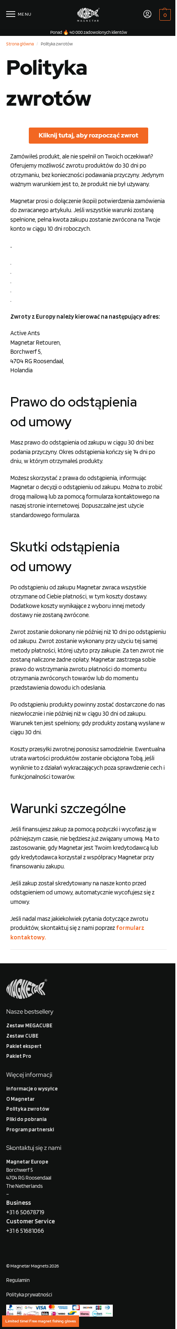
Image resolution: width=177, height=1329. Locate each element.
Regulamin (18, 1280)
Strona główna (20, 44)
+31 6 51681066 (25, 1230)
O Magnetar (20, 1098)
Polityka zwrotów (27, 1108)
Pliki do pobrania (26, 1119)
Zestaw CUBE (22, 1035)
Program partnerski (30, 1129)
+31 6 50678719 (25, 1212)
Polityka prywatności (29, 1294)
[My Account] (147, 14)
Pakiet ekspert (24, 1046)
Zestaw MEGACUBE (29, 1025)
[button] (164, 15)
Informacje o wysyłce (32, 1088)
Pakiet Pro (18, 1055)
